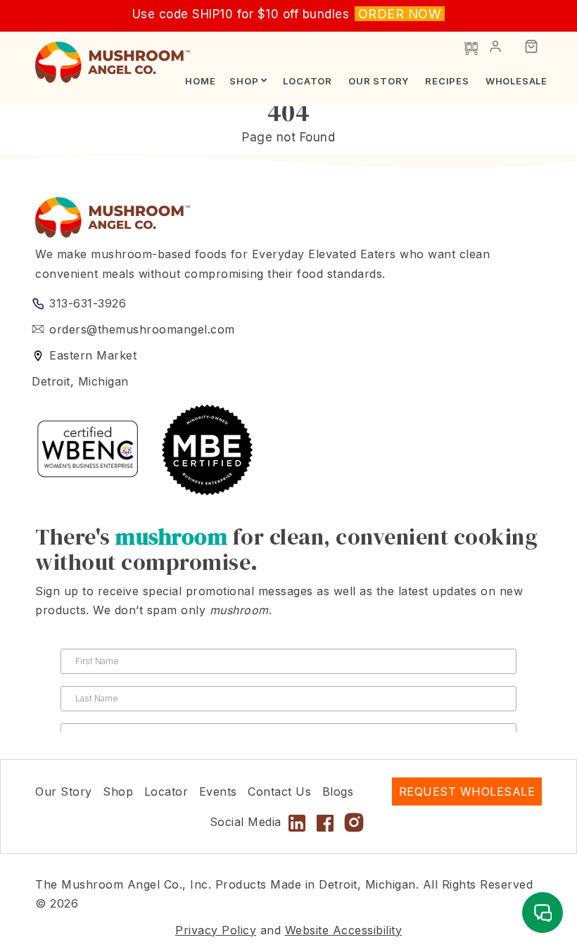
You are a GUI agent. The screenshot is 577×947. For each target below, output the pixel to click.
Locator (307, 81)
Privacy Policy (215, 930)
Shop (243, 81)
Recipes (447, 81)
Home (200, 81)
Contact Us (279, 791)
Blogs (338, 791)
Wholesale (516, 81)
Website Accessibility (343, 930)
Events (218, 791)
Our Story (378, 81)
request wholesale (467, 791)
